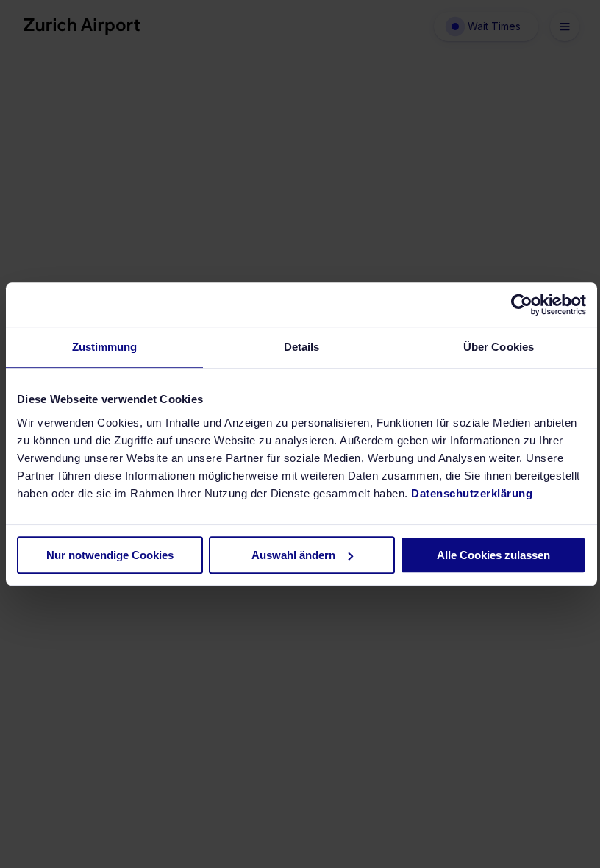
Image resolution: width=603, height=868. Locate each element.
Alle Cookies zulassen (493, 555)
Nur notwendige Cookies (110, 555)
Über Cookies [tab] (498, 347)
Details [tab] (302, 347)
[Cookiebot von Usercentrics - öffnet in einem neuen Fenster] (521, 305)
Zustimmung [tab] (105, 347)
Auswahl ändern (293, 555)
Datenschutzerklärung (471, 493)
